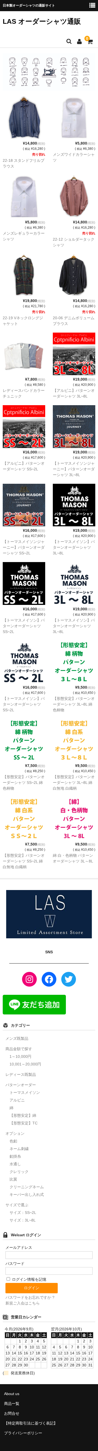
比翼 (13, 1179)
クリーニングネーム (27, 1187)
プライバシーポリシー (23, 1433)
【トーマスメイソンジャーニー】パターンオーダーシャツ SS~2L (24, 547)
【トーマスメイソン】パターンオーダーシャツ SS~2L (24, 626)
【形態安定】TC (24, 1123)
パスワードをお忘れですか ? (29, 1297)
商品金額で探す (18, 1049)
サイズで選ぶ (16, 1205)
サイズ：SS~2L (23, 1212)
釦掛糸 (15, 1156)
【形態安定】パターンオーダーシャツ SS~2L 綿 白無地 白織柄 (24, 861)
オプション (14, 1133)
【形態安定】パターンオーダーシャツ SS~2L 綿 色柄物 (24, 782)
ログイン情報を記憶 (28, 1279)
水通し (15, 1164)
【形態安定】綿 (23, 1115)
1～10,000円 (20, 1056)
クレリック (19, 1171)
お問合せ (11, 1413)
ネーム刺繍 (19, 1149)
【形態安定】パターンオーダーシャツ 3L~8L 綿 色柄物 (74, 704)
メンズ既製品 (16, 1038)
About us (11, 1394)
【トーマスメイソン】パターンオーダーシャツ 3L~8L (74, 547)
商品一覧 (11, 1403)
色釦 (13, 1141)
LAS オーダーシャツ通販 (42, 21)
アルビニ (17, 1100)
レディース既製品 (20, 1074)
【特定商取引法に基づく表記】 (30, 1423)
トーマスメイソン (25, 1092)
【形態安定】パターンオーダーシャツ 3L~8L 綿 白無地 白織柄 (74, 782)
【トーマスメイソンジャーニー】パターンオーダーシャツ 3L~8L (74, 469)
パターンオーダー (20, 1085)
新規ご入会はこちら (22, 1303)
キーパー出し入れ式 (27, 1194)
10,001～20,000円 (25, 1064)
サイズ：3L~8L (23, 1220)
